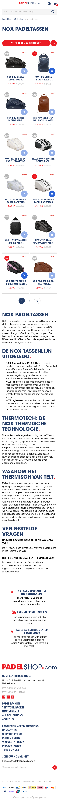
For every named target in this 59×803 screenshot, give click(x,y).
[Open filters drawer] (53, 43)
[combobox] (29, 12)
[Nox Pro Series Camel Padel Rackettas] (43, 267)
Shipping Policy (12, 734)
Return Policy (11, 738)
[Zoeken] (53, 11)
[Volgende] (37, 301)
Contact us (9, 730)
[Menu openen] (4, 4)
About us (8, 719)
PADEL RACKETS (11, 704)
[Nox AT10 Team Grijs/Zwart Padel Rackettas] (43, 226)
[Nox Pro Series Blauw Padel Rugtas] (43, 62)
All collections (12, 715)
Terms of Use (10, 750)
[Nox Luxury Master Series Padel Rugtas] (15, 226)
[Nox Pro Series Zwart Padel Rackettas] (15, 62)
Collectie (18, 19)
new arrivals (10, 712)
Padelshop (7, 19)
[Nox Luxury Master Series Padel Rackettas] (43, 144)
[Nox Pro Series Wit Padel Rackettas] (15, 144)
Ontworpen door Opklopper (28, 797)
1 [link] (21, 301)
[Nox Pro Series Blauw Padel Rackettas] (15, 103)
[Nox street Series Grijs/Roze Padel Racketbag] (15, 267)
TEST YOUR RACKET (13, 708)
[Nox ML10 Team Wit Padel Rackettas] (43, 185)
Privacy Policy (11, 746)
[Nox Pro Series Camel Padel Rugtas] (43, 103)
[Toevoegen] (24, 71)
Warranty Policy (13, 742)
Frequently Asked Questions (20, 726)
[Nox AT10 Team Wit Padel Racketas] (15, 185)
